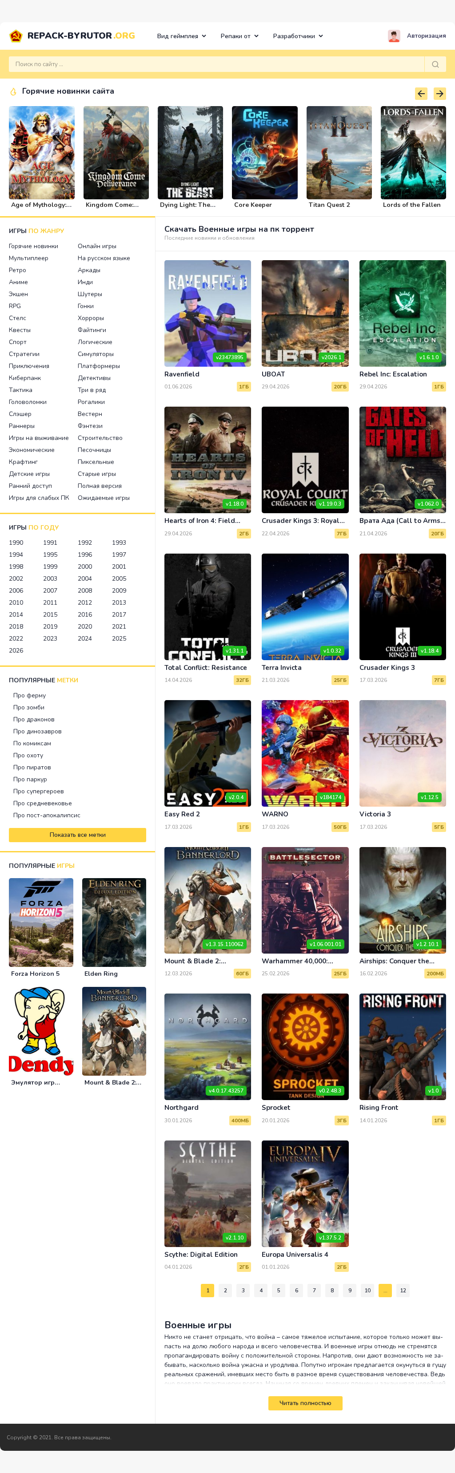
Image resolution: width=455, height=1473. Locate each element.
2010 (16, 602)
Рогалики (91, 402)
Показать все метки (78, 835)
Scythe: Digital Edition (201, 1254)
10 (367, 1290)
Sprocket (276, 1107)
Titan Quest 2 (329, 205)
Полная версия (100, 486)
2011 (50, 602)
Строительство (100, 438)
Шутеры (90, 294)
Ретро (17, 270)
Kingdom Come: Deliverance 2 (109, 209)
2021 (119, 626)
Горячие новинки (33, 246)
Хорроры (91, 318)
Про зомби (28, 707)
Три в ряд (92, 390)
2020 (85, 626)
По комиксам (32, 743)
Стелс (17, 318)
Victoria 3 (375, 814)
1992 (85, 543)
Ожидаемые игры (104, 498)
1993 (119, 543)
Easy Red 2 (182, 814)
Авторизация (426, 36)
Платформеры (99, 366)
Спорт (18, 342)
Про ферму (29, 695)
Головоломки (28, 402)
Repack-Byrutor (81, 36)
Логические (95, 342)
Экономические (32, 450)
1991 (50, 543)
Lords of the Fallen (412, 205)
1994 (16, 554)
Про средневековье (42, 803)
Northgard (181, 1107)
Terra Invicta (282, 667)
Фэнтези (90, 426)
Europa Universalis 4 (295, 1254)
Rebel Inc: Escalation (393, 374)
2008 (85, 590)
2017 (119, 614)
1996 (85, 554)
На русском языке (104, 258)
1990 (16, 543)
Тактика (20, 390)
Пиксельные (96, 462)
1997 (119, 554)
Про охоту (28, 755)
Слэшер (20, 414)
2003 (50, 578)
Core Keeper (253, 205)
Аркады (89, 270)
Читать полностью (305, 1403)
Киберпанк (25, 378)
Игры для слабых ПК (39, 498)
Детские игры (29, 474)
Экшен (18, 294)
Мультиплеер (28, 258)
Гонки (86, 306)
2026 (16, 650)
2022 (16, 638)
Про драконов (34, 719)
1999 (50, 566)
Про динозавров (37, 731)
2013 (119, 602)
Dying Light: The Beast (185, 209)
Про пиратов (32, 767)
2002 (16, 578)
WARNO (275, 814)
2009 (119, 590)
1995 (50, 554)
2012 (85, 602)
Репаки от (236, 36)
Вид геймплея (177, 36)
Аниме (18, 282)
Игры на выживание (39, 438)
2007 (50, 590)
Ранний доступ (30, 486)
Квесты (20, 330)
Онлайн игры (97, 246)
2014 (16, 614)
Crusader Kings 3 (387, 667)
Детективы (94, 378)
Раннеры (22, 426)
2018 (16, 626)
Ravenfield (182, 374)
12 (403, 1290)
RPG (15, 306)
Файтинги (92, 330)
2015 (50, 614)
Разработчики (294, 36)
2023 (50, 638)
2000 (85, 566)
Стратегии (24, 354)
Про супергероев (38, 791)
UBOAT (273, 374)
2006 (16, 590)
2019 (50, 626)
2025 (119, 638)
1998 (16, 566)
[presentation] (421, 93)
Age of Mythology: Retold (38, 209)
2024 (85, 638)
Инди (85, 282)
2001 (119, 566)
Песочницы (94, 450)
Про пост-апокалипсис (46, 815)
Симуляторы (96, 354)
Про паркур (30, 779)
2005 (119, 578)
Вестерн (90, 414)
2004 (85, 578)
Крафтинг (23, 462)
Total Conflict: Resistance (205, 667)
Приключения (29, 366)
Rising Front (379, 1107)
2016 (85, 614)
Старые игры (97, 474)
